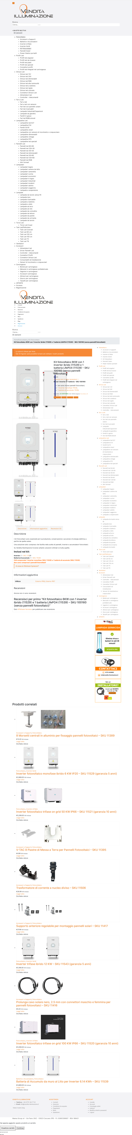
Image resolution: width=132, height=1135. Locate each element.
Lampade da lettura (27, 213)
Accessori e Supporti (27, 39)
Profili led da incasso (27, 60)
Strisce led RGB (25, 81)
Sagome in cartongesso (28, 271)
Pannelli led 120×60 (27, 158)
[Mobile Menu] (13, 3)
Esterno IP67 (50, 581)
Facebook (57, 397)
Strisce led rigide (26, 88)
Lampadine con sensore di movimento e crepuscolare (39, 132)
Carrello (92, 1102)
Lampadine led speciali (28, 141)
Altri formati (24, 162)
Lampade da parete (27, 216)
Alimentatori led (26, 95)
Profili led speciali (26, 65)
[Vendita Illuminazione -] (32, 11)
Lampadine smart (26, 130)
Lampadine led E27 (27, 123)
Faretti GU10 (24, 127)
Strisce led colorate (27, 90)
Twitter (64, 397)
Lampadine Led (21, 121)
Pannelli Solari (25, 51)
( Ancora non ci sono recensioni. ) (66, 379)
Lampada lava (25, 197)
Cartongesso (21, 264)
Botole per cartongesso (28, 267)
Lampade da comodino (28, 211)
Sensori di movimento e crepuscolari (33, 262)
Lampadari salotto (26, 186)
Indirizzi (92, 1108)
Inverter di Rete (25, 44)
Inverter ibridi (25, 46)
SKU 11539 (37, 558)
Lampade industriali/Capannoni (31, 111)
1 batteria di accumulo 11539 (68, 390)
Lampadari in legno (27, 179)
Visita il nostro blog (19, 1108)
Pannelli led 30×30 (27, 151)
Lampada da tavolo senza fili (30, 195)
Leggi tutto (20, 741)
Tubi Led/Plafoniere (23, 227)
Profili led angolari (26, 58)
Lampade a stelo (26, 204)
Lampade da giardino (28, 114)
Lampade (19, 192)
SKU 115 (26, 556)
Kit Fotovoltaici (25, 49)
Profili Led (20, 55)
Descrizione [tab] (22, 529)
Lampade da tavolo (27, 220)
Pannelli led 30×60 (27, 155)
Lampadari (20, 165)
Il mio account (21, 307)
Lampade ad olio (26, 209)
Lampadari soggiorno (28, 188)
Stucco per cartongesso (29, 278)
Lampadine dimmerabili (28, 134)
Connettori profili (26, 67)
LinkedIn (70, 397)
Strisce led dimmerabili (28, 79)
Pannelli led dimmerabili (28, 153)
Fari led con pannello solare (30, 107)
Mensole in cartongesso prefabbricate (34, 269)
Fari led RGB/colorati (27, 118)
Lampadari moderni (27, 183)
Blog (19, 321)
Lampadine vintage (27, 137)
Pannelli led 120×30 (27, 148)
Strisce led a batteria (27, 86)
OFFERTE (19, 283)
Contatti (20, 305)
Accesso (19, 285)
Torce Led (20, 223)
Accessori (19, 246)
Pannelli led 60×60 (27, 146)
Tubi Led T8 (24, 241)
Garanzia (20, 309)
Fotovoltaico (20, 37)
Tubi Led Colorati (26, 230)
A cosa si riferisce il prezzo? (27, 566)
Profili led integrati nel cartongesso (33, 69)
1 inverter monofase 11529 (67, 388)
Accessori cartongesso (28, 274)
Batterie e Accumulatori (28, 42)
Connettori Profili (26, 255)
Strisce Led (20, 72)
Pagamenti (21, 314)
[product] (68, 719)
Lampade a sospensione (29, 190)
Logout (92, 1112)
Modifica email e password (98, 1110)
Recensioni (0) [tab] (56, 529)
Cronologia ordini (95, 1106)
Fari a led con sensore (28, 104)
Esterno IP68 (40, 581)
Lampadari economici (28, 176)
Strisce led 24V (25, 76)
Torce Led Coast (26, 225)
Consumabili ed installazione (30, 260)
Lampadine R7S (25, 139)
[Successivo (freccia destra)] (3, 1134)
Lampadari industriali (27, 181)
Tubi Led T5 (24, 239)
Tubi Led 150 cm (26, 237)
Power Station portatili (28, 53)
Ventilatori (20, 244)
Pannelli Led (20, 144)
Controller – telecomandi (29, 97)
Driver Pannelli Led (27, 251)
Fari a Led (19, 100)
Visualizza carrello (7, 1128)
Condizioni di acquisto (23, 312)
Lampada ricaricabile (27, 199)
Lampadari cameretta (28, 172)
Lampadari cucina (26, 174)
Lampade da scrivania (28, 218)
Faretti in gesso (25, 116)
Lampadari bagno (26, 167)
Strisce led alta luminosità (29, 83)
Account (92, 1104)
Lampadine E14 (25, 125)
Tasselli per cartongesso (29, 281)
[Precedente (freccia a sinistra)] (1, 1134)
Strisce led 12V (25, 74)
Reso (19, 316)
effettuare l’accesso (25, 609)
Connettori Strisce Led (28, 93)
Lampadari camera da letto (30, 169)
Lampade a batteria (27, 202)
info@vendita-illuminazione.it (30, 1104)
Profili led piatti (25, 62)
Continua (20, 1128)
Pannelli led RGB (26, 160)
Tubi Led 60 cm (26, 232)
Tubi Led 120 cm (26, 234)
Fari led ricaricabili (27, 109)
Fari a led (23, 102)
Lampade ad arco (26, 206)
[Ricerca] (39, 25)
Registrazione (21, 288)
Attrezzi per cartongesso (29, 276)
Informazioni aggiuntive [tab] (38, 529)
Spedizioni (20, 319)
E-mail (76, 397)
